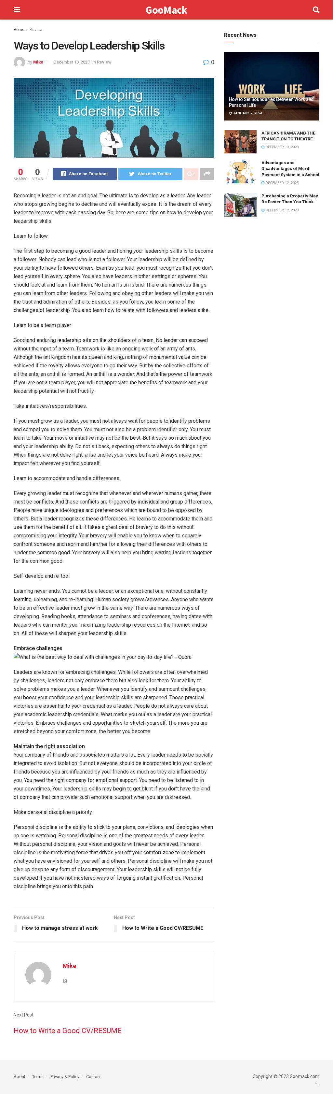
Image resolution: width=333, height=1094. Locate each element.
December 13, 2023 (281, 147)
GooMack (166, 10)
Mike (38, 62)
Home (19, 29)
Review (36, 29)
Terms (38, 1076)
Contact (93, 1076)
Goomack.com (304, 1076)
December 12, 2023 (281, 183)
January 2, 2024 (247, 113)
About (19, 1076)
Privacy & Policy (64, 1076)
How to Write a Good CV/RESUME (68, 1031)
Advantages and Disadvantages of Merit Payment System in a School (290, 168)
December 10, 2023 (72, 62)
